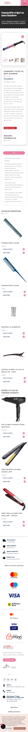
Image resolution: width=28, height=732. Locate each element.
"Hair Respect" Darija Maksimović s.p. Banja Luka (15, 697)
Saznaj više (9, 660)
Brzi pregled (13, 252)
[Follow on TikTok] (15, 679)
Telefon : (9, 690)
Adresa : (9, 685)
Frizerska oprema (12, 22)
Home (3, 22)
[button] (24, 3)
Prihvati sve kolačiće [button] (20, 728)
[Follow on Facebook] (4, 679)
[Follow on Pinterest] (11, 679)
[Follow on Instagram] (8, 679)
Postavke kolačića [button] (7, 728)
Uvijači (22, 22)
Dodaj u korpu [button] (8, 249)
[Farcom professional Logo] (9, 667)
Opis (14, 153)
